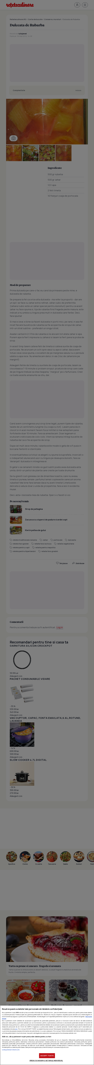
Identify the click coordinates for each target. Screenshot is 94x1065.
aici (16, 1029)
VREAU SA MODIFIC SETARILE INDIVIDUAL (46, 1060)
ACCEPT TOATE (47, 1056)
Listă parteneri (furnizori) (11, 1050)
